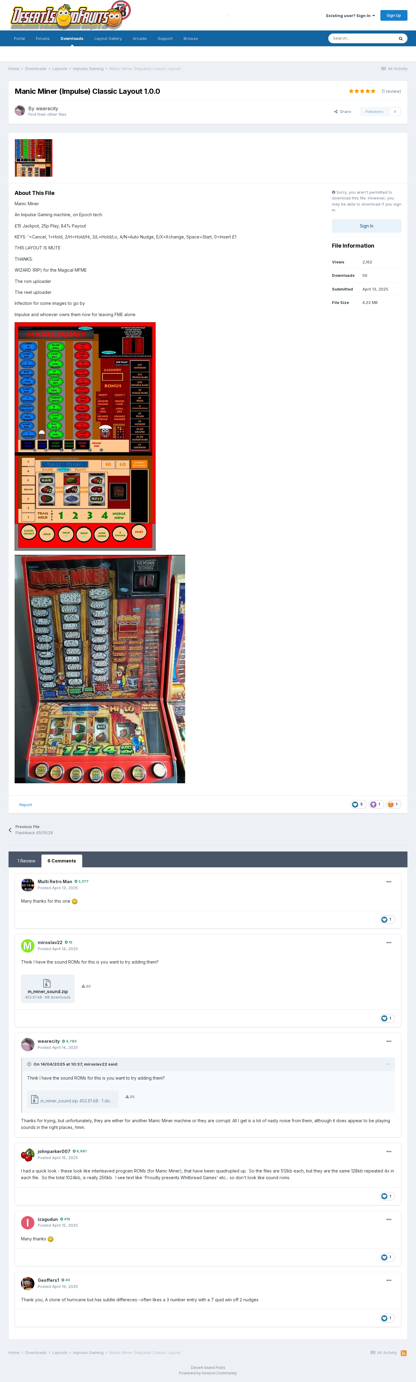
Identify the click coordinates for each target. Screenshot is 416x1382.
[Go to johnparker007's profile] (27, 1155)
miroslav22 (50, 942)
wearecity (47, 108)
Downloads (72, 38)
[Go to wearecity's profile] (20, 110)
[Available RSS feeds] (403, 1353)
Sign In (366, 225)
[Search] (400, 38)
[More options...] (389, 882)
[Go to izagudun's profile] (27, 1222)
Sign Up (394, 15)
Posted (58, 887)
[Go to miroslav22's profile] (27, 946)
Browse (191, 38)
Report (25, 804)
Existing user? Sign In (349, 15)
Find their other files (47, 114)
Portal (19, 38)
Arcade (140, 38)
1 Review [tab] (26, 860)
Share (344, 111)
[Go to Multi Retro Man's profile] (27, 885)
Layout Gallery (108, 38)
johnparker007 (54, 1151)
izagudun (48, 1219)
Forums (43, 38)
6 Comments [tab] (62, 860)
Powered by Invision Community (208, 1373)
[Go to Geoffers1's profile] (27, 1283)
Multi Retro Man (55, 881)
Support (165, 38)
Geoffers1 (48, 1280)
